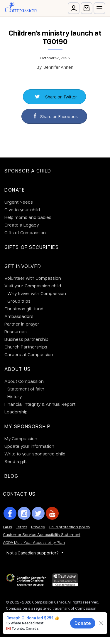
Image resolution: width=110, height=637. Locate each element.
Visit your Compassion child (32, 286)
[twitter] (38, 513)
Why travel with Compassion (36, 293)
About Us (17, 369)
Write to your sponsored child (34, 454)
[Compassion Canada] (21, 8)
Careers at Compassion (28, 354)
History (14, 396)
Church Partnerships (25, 347)
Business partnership (26, 339)
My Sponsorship (27, 426)
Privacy (38, 526)
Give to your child (22, 209)
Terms (21, 526)
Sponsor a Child (27, 170)
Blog (11, 476)
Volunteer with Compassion (32, 278)
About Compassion (24, 381)
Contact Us (19, 494)
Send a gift (15, 461)
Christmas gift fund (23, 308)
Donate (14, 190)
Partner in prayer (21, 324)
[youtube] (52, 513)
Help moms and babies (27, 217)
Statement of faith (25, 389)
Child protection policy (69, 526)
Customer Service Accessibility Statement (41, 534)
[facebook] (10, 513)
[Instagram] (24, 513)
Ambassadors (18, 316)
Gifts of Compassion (25, 232)
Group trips (19, 301)
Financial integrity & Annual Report (39, 404)
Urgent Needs (18, 202)
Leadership (16, 412)
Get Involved (22, 266)
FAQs (7, 526)
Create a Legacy (21, 225)
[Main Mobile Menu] (99, 8)
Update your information (29, 446)
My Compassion (20, 438)
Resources (15, 331)
